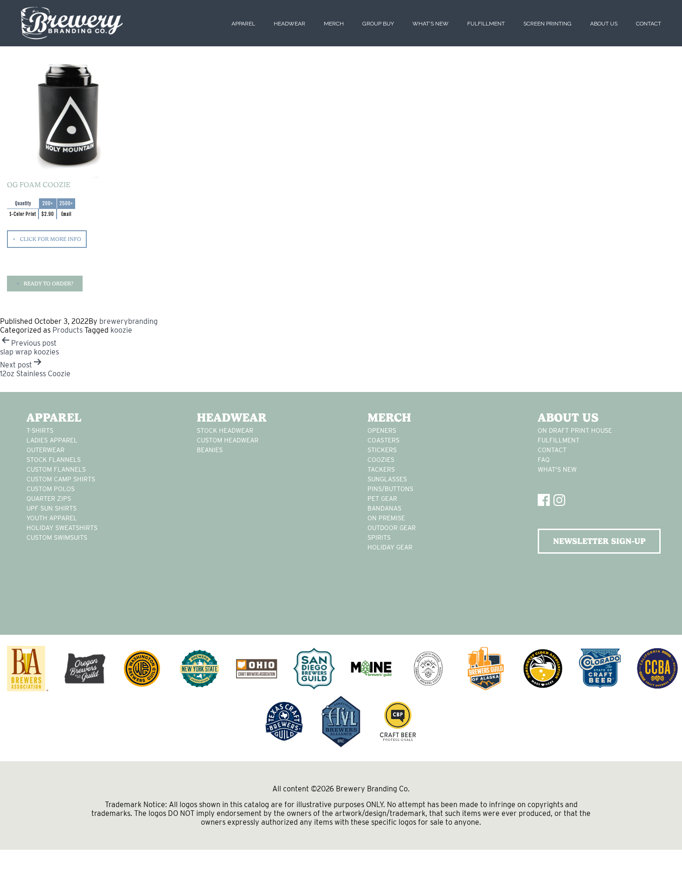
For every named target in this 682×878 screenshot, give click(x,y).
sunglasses (387, 479)
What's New (430, 23)
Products (67, 330)
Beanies (210, 450)
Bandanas (384, 508)
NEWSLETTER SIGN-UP (599, 541)
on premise (386, 518)
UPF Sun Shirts (51, 508)
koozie (121, 330)
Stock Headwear (225, 430)
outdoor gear (391, 527)
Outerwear (45, 450)
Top (660, 856)
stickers (382, 450)
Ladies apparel (51, 440)
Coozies (380, 459)
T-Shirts (39, 430)
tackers (381, 469)
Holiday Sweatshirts (61, 527)
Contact (648, 23)
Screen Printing (547, 23)
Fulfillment (486, 23)
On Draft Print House (575, 430)
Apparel (243, 23)
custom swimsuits (56, 537)
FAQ (544, 459)
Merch (334, 23)
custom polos (50, 489)
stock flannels (53, 459)
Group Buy (378, 23)
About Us (604, 23)
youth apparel (51, 518)
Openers (381, 430)
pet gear (382, 498)
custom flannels (56, 469)
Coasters (383, 440)
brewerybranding (128, 321)
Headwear (289, 23)
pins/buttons (390, 489)
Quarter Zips (48, 498)
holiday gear (389, 547)
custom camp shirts (60, 479)
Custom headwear (227, 440)
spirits (379, 537)
